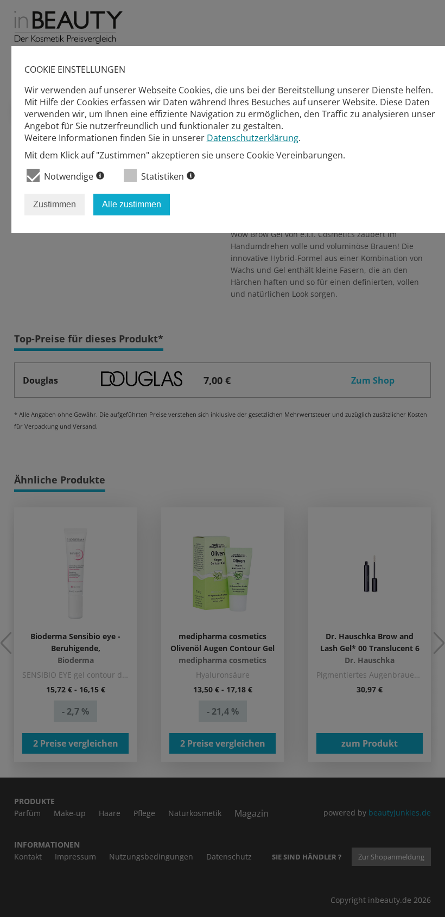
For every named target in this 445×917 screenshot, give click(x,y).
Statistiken (162, 176)
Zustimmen (54, 204)
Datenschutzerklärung (252, 138)
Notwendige (68, 176)
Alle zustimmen (131, 204)
